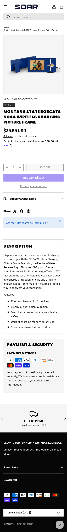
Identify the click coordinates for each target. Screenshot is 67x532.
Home (6, 27)
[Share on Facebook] (21, 211)
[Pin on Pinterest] (28, 211)
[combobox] (33, 16)
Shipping (8, 136)
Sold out (45, 167)
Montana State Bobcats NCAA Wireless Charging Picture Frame (30, 30)
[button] (61, 7)
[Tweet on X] (14, 211)
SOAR (12, 523)
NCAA (6, 99)
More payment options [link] (33, 186)
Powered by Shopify (25, 523)
